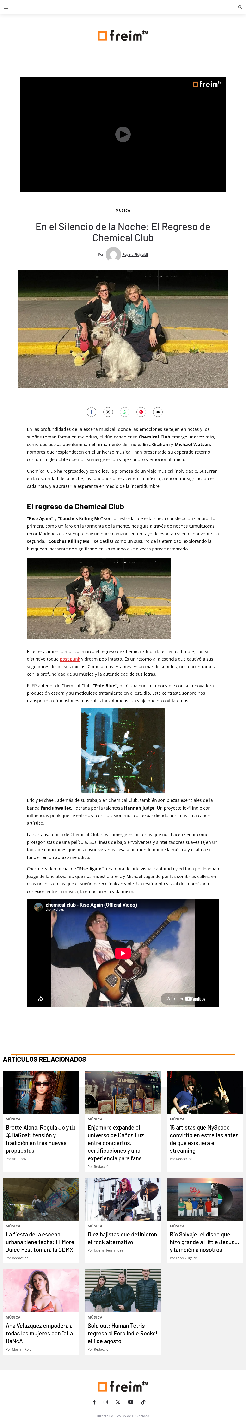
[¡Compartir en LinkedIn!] (124, 412)
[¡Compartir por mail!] (158, 412)
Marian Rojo (21, 1349)
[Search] (240, 7)
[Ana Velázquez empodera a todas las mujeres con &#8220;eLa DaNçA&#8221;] (41, 1290)
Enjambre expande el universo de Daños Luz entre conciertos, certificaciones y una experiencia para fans (116, 1143)
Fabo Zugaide (187, 1258)
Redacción (102, 1166)
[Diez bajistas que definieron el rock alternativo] (123, 1199)
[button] (6, 7)
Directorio (105, 1416)
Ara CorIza (20, 1159)
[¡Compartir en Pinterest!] (141, 412)
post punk (70, 659)
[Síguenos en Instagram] (106, 1402)
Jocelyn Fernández (108, 1250)
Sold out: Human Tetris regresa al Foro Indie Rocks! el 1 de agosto (123, 1333)
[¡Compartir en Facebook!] (91, 412)
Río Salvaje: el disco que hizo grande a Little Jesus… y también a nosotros (204, 1242)
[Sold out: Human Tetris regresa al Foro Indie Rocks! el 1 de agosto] (123, 1290)
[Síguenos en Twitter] (118, 1402)
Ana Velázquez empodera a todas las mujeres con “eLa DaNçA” (39, 1333)
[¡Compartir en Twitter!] (108, 412)
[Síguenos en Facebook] (94, 1402)
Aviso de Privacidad (133, 1416)
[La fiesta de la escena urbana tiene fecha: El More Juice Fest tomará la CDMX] (41, 1199)
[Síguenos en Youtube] (131, 1402)
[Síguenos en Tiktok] (143, 1402)
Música (123, 210)
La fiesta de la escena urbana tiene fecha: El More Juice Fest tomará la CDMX (40, 1242)
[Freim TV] (123, 34)
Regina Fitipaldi (135, 254)
